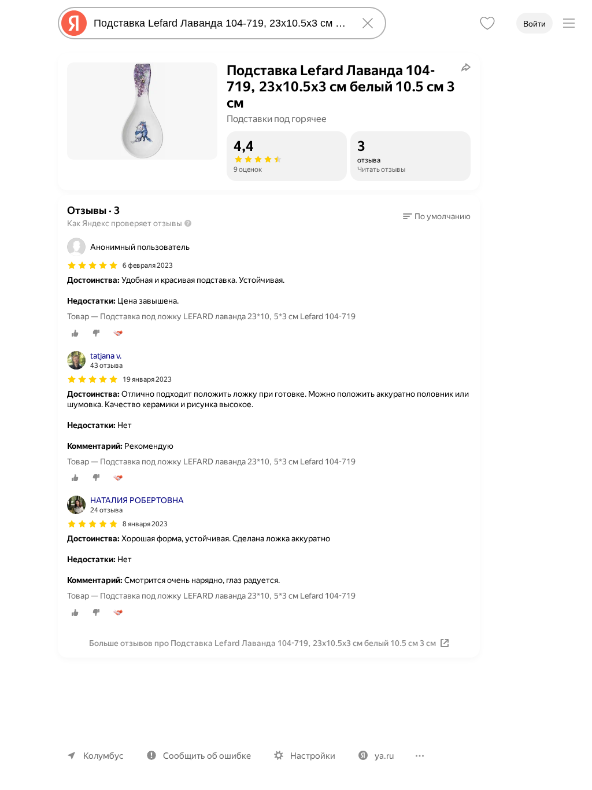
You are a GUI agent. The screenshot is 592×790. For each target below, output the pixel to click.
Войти (534, 23)
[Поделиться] (466, 67)
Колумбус (103, 756)
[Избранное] (487, 23)
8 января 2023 (145, 524)
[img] (92, 265)
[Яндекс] (74, 23)
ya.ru (384, 756)
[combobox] (220, 23)
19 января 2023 (147, 379)
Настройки (312, 756)
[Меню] (568, 23)
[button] (437, 216)
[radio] (75, 333)
